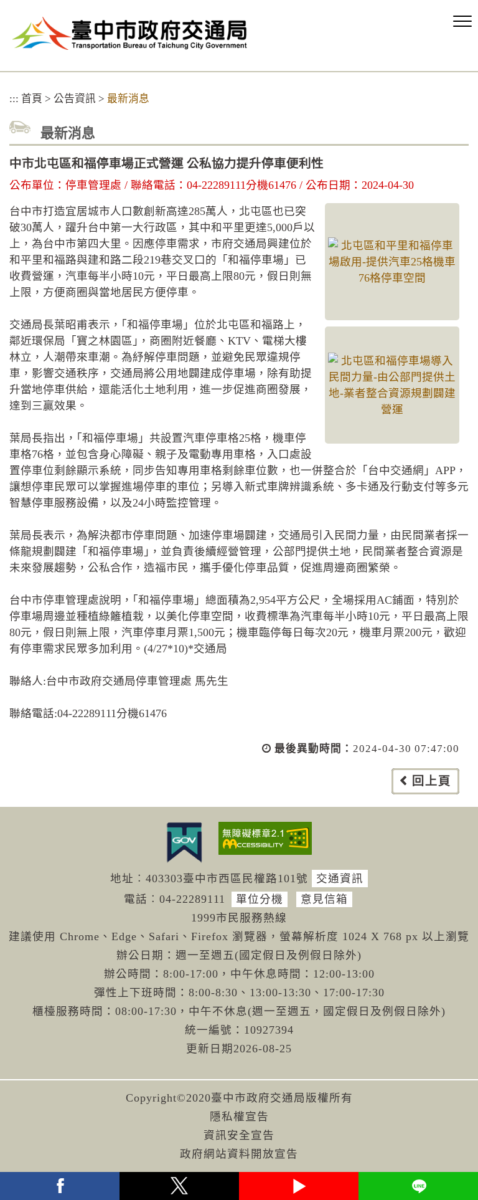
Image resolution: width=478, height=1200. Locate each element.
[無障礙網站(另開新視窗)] (265, 838)
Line (418, 1186)
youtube (298, 1186)
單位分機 (259, 899)
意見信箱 (324, 899)
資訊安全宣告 (239, 1135)
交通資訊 (339, 878)
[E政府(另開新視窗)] (184, 842)
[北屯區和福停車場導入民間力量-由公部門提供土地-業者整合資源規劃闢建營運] (392, 385)
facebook (60, 1186)
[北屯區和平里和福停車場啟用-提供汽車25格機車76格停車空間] (392, 261)
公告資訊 (75, 99)
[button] (462, 22)
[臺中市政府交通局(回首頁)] (129, 33)
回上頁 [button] (431, 781)
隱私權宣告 (239, 1116)
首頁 (31, 99)
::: (14, 99)
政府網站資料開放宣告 (239, 1154)
